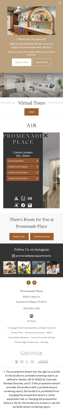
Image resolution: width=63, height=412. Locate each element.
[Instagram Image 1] (9, 267)
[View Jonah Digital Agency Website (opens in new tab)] (43, 362)
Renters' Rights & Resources (27, 342)
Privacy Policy (17, 332)
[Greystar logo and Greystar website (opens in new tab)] (31, 355)
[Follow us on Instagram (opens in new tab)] (34, 283)
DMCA (49, 332)
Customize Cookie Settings (43, 337)
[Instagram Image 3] (38, 267)
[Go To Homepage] (13, 78)
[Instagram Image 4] (53, 267)
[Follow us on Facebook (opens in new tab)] (28, 283)
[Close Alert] (60, 3)
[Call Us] (48, 78)
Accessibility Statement (18, 337)
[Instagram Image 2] (24, 267)
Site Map (44, 342)
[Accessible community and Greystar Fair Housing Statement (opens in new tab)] (27, 363)
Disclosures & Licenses (35, 332)
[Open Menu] (57, 78)
